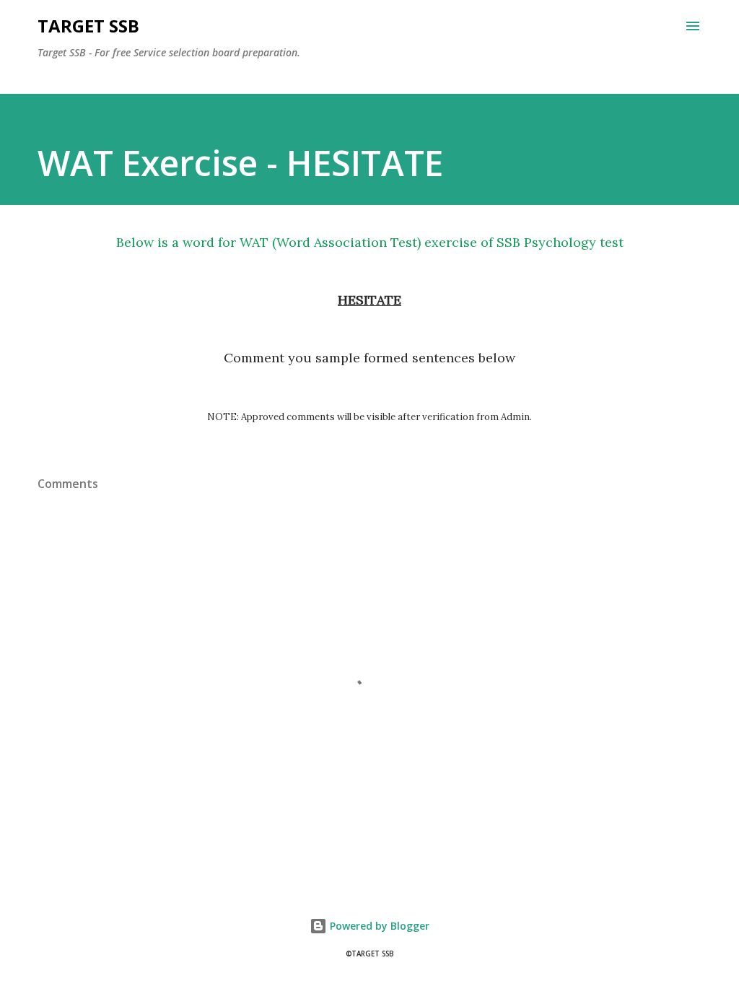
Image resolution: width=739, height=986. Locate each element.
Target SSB (88, 26)
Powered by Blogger (378, 926)
